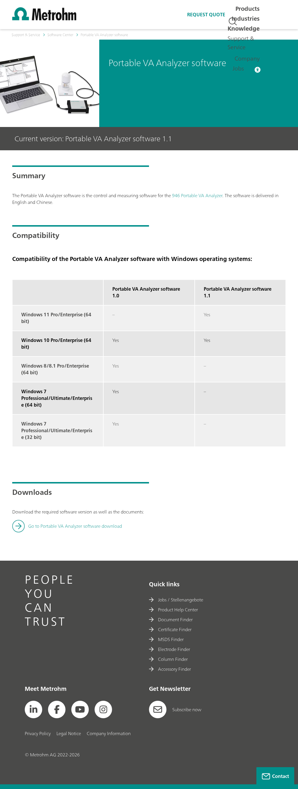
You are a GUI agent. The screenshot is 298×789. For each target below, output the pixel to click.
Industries (246, 18)
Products (247, 8)
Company (247, 58)
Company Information (109, 733)
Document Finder (175, 619)
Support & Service (241, 42)
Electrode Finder (174, 649)
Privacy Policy (38, 733)
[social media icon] (33, 709)
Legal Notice (68, 733)
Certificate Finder (174, 629)
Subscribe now (186, 709)
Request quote (206, 14)
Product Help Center (178, 609)
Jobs (238, 68)
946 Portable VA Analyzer (197, 195)
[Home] (44, 19)
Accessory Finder (174, 669)
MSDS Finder (171, 639)
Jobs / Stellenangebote (180, 599)
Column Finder (173, 659)
